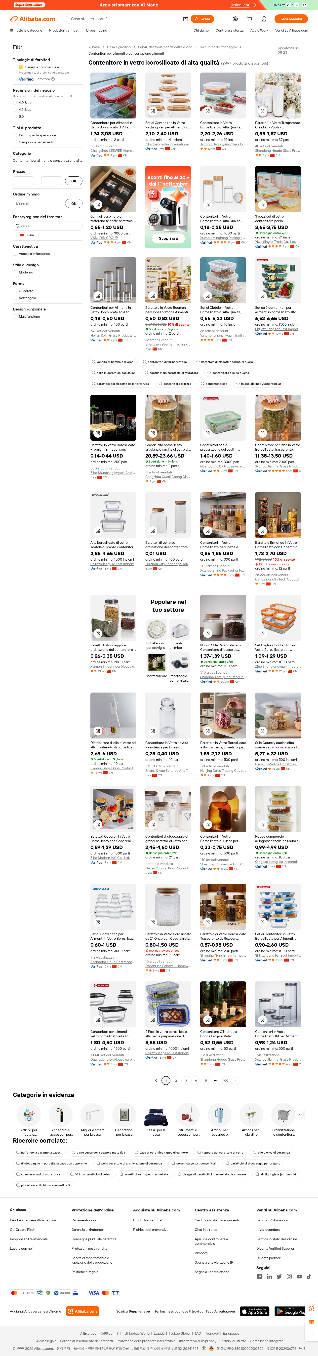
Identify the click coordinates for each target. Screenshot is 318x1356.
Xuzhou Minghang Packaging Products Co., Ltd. (223, 238)
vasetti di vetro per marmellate (146, 1174)
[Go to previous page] (156, 1080)
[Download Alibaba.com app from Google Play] (291, 1311)
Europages (231, 1333)
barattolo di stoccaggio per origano (255, 1163)
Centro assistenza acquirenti (217, 1220)
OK (73, 181)
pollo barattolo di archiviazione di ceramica (131, 1163)
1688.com (108, 1333)
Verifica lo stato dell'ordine (276, 1239)
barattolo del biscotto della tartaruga (123, 384)
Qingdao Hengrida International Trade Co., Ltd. (278, 862)
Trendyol (212, 1333)
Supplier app (139, 1311)
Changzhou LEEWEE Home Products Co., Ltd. (113, 151)
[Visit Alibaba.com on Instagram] (289, 1276)
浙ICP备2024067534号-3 (285, 1349)
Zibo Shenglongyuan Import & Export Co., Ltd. (278, 666)
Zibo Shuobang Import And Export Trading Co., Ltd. (113, 473)
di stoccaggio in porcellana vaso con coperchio (54, 1163)
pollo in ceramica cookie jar (116, 373)
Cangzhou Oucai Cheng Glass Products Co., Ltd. (168, 477)
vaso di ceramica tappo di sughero (164, 1152)
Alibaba (94, 47)
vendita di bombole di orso (115, 362)
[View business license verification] (203, 1348)
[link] (311, 1308)
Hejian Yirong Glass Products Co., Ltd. (168, 868)
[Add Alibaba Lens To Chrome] (82, 1311)
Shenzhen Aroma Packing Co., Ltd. (223, 864)
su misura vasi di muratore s (41, 1174)
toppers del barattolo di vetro (222, 1152)
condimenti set (216, 384)
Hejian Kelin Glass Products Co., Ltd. (113, 335)
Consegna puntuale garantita (94, 1239)
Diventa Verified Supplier (275, 1248)
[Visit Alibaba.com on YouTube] (299, 1276)
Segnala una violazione (212, 1272)
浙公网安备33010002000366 (240, 1349)
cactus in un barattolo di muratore (174, 373)
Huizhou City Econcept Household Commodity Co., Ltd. (168, 564)
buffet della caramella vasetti (41, 1152)
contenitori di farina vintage (167, 362)
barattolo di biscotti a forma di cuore (227, 362)
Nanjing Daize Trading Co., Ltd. (223, 771)
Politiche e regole (85, 1272)
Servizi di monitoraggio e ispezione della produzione (92, 1260)
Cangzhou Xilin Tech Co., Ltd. (277, 579)
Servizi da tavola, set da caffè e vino (165, 47)
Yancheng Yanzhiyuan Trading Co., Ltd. (223, 335)
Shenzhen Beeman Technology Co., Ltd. (168, 344)
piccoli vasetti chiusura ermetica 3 (45, 1185)
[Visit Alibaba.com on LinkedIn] (269, 1276)
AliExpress (88, 1333)
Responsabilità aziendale (29, 1239)
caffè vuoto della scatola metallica (101, 1152)
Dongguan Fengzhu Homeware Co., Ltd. (168, 966)
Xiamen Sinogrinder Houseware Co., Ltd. (113, 666)
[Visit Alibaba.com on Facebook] (259, 1276)
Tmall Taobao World (135, 1333)
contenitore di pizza (177, 384)
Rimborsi (201, 1253)
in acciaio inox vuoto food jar (261, 384)
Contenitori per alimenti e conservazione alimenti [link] (126, 53)
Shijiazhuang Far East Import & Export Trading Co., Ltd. (278, 329)
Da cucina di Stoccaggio (218, 47)
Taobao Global (179, 1333)
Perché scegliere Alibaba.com (33, 1220)
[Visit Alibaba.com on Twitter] (279, 1276)
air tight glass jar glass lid (278, 1174)
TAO (198, 1333)
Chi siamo (18, 1210)
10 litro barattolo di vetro (92, 1174)
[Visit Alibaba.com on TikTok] (309, 1276)
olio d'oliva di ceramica (274, 1152)
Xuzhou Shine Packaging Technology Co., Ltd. (223, 570)
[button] (186, 19)
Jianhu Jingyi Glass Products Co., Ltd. (113, 768)
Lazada (159, 1333)
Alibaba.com (224, 1311)
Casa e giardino (119, 47)
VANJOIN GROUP (104, 238)
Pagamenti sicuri (84, 1220)
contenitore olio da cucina (230, 373)
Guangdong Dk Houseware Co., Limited (223, 466)
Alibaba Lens (34, 1311)
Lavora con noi (21, 1248)
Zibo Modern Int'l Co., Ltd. (110, 858)
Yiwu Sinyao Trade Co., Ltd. (275, 242)
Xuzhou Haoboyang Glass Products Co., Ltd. (223, 144)
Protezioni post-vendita (89, 1248)
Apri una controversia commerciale (211, 1241)
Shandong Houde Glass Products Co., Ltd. (278, 151)
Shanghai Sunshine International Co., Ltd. (223, 955)
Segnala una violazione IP (214, 1262)
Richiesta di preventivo (150, 1230)
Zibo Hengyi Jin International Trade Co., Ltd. (168, 144)
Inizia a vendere (268, 1230)
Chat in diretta (206, 1230)
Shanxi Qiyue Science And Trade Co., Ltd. (168, 771)
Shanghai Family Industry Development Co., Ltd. (223, 677)
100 (225, 1080)
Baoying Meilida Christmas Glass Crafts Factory (278, 764)
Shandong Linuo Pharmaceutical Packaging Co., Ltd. (113, 962)
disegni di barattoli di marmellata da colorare (214, 1174)
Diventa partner (268, 1258)
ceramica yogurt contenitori (196, 1163)
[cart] (250, 20)
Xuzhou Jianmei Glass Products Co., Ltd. (278, 466)
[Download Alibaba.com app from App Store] (255, 1311)
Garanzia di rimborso (87, 1230)
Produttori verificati (148, 1220)
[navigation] (47, 564)
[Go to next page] (235, 1080)
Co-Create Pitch (22, 1230)
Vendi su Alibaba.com (272, 1220)
